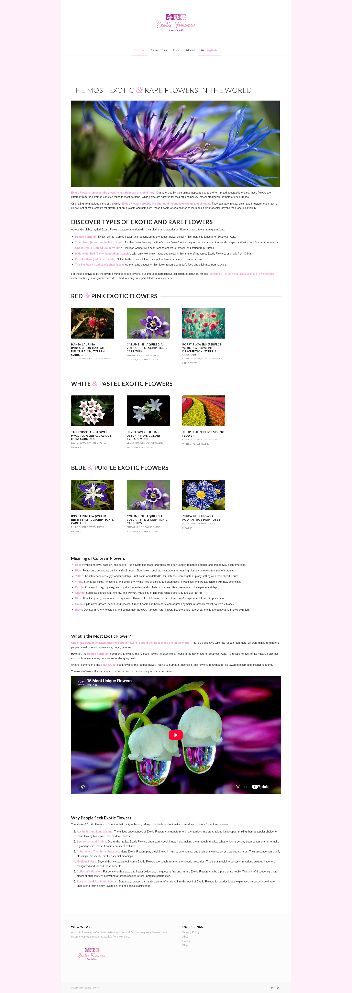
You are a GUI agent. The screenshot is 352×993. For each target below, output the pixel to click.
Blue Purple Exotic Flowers (120, 467)
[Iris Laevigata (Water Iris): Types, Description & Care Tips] (92, 495)
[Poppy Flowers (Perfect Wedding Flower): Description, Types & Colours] (203, 323)
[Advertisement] (176, 67)
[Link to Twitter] (272, 988)
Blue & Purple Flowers (139, 355)
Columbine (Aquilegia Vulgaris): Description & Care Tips (147, 348)
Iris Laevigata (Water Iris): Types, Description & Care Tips (92, 520)
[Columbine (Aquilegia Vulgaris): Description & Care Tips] (148, 323)
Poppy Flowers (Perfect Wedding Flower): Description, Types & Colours (202, 349)
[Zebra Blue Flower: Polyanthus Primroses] (203, 495)
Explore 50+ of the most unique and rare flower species (242, 273)
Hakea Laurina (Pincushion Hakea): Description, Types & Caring (88, 349)
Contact (186, 941)
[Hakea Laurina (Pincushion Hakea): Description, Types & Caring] (92, 323)
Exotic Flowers (79, 358)
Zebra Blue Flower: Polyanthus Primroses (201, 518)
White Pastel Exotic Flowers (122, 383)
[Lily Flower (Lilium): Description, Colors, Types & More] (148, 410)
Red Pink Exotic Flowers (114, 295)
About (185, 936)
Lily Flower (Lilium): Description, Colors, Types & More (144, 436)
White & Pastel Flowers (140, 447)
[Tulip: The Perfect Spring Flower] (203, 410)
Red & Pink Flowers (99, 358)
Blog (185, 945)
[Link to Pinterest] (278, 988)
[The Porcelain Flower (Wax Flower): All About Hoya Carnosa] (92, 410)
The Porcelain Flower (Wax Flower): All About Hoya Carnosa (91, 436)
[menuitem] (139, 50)
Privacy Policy (190, 932)
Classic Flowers (191, 358)
